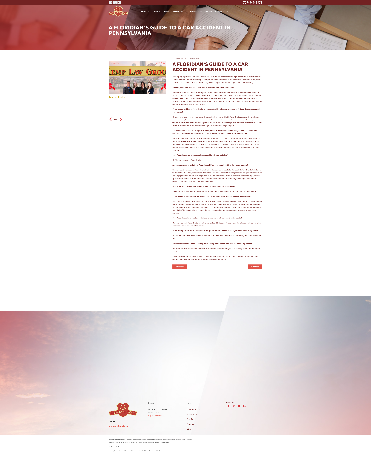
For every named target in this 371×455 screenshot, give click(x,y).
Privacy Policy (226, 383)
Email (188, 346)
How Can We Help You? (129, 365)
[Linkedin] (244, 406)
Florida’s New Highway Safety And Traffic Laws (255, 266)
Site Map (152, 451)
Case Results (210, 11)
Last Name (190, 335)
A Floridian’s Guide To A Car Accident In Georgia (179, 266)
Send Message (185, 391)
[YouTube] (119, 2)
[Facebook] (110, 2)
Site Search (159, 451)
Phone (122, 346)
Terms (234, 383)
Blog (189, 429)
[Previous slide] (111, 119)
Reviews (190, 424)
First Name (124, 335)
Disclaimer (134, 451)
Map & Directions (155, 415)
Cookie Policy (143, 451)
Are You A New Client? (129, 356)
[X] (115, 2)
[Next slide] (120, 119)
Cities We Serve (195, 11)
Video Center (192, 414)
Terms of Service (124, 451)
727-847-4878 (252, 2)
